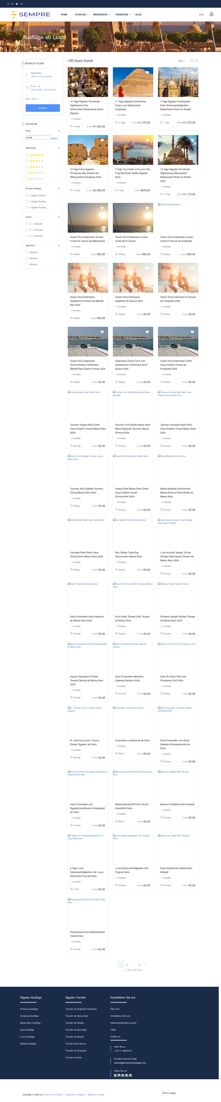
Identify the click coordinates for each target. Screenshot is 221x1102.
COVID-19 (115, 1036)
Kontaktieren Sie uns (120, 1015)
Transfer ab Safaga (74, 1022)
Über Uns (115, 1008)
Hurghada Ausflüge (29, 1015)
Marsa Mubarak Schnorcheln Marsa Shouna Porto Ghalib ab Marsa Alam (176, 492)
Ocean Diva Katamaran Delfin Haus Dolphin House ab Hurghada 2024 (176, 364)
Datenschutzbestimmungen (123, 1022)
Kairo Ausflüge (27, 1029)
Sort (181, 60)
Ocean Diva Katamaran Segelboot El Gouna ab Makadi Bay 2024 (86, 300)
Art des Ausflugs (33, 188)
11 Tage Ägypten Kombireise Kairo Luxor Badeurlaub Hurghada (130, 105)
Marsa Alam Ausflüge (30, 1022)
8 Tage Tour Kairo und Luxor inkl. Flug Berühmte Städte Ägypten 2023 (132, 173)
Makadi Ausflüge (28, 1043)
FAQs (113, 1029)
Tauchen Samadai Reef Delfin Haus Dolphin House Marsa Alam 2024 (178, 428)
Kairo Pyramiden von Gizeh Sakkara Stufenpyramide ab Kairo (175, 744)
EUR (201, 14)
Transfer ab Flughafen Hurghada (81, 1008)
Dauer (29, 216)
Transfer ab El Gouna (75, 1043)
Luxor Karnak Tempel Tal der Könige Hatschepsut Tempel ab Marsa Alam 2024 (177, 556)
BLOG (138, 14)
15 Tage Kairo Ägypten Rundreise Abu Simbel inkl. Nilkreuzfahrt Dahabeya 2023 (85, 173)
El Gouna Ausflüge (29, 1008)
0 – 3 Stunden (36, 223)
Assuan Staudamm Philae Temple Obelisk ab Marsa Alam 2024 (86, 680)
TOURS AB (80, 14)
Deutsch (33, 252)
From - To (35, 86)
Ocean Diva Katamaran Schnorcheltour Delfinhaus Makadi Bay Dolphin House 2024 (87, 364)
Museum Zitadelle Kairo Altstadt (177, 804)
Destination (36, 72)
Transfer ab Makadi (74, 1036)
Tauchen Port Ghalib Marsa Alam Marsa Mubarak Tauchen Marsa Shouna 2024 (132, 428)
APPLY (54, 138)
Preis (28, 130)
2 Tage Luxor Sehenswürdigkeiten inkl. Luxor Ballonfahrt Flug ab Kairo (87, 872)
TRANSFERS (121, 14)
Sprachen (30, 245)
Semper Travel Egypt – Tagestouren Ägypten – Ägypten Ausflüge (74, 1094)
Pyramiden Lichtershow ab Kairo (132, 740)
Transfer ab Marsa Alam (76, 1015)
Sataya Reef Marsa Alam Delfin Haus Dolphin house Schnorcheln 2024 (132, 492)
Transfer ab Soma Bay (76, 1029)
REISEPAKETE (100, 14)
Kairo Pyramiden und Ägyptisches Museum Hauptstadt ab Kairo (87, 808)
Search (43, 108)
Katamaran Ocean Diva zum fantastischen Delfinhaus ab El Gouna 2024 (131, 364)
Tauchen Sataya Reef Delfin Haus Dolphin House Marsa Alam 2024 (88, 428)
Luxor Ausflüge (27, 1036)
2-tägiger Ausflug (38, 195)
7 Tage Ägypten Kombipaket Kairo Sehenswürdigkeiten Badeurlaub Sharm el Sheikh (175, 105)
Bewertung (31, 147)
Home (64, 14)
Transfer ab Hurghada (75, 1050)
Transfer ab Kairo (73, 1057)
